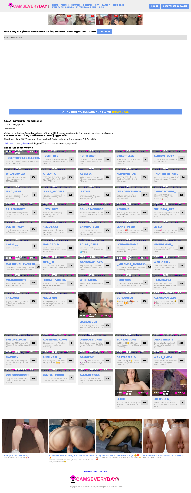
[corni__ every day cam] (21, 240)
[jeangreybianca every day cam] (132, 187)
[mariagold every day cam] (58, 240)
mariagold (51, 244)
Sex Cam (103, 471)
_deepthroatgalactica (23, 158)
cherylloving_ (165, 191)
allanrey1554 (90, 375)
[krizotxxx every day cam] (58, 222)
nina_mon (13, 191)
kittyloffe (50, 209)
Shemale (88, 5)
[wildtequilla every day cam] (21, 169)
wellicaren (162, 262)
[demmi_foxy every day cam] (21, 222)
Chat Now (104, 31)
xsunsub (123, 209)
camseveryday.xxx (94, 486)
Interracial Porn (86, 7)
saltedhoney (15, 209)
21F (181, 229)
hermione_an (126, 173)
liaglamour (88, 322)
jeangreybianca (129, 191)
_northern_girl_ (167, 173)
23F (181, 158)
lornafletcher (91, 339)
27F (33, 282)
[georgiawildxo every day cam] (95, 257)
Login (154, 6)
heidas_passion (54, 280)
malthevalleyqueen (20, 264)
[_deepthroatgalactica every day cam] (21, 152)
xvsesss (86, 173)
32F (107, 177)
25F (144, 177)
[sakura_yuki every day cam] (95, 222)
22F (107, 212)
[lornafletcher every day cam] (95, 335)
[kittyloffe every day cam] (58, 204)
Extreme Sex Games (63, 7)
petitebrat (88, 156)
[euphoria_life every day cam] (169, 204)
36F (33, 177)
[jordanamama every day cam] (132, 240)
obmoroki (87, 357)
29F (70, 195)
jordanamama (127, 244)
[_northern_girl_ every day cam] (169, 169)
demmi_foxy (15, 227)
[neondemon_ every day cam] (169, 240)
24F (107, 159)
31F (70, 177)
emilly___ (161, 227)
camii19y (12, 357)
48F (181, 343)
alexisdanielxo (165, 298)
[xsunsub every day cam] (132, 204)
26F (145, 195)
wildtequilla (15, 173)
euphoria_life (164, 209)
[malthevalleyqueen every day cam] (21, 258)
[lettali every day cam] (95, 187)
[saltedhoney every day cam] (21, 204)
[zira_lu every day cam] (58, 257)
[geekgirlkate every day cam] (169, 335)
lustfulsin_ (162, 399)
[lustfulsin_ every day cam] (169, 382)
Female (65, 5)
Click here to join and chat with (95, 112)
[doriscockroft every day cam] (21, 370)
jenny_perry (126, 227)
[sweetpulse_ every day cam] (132, 151)
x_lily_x (49, 173)
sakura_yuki (89, 227)
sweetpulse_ (126, 156)
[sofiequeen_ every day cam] (132, 293)
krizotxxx (50, 227)
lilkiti (121, 399)
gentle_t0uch (53, 375)
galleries (25, 143)
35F (107, 230)
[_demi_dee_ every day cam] (58, 151)
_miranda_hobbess (131, 264)
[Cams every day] (29, 6)
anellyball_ (52, 357)
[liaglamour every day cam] (95, 305)
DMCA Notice (110, 486)
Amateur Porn (90, 471)
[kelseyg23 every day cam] (132, 275)
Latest (106, 5)
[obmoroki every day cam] (95, 352)
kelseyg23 (124, 280)
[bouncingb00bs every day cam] (95, 204)
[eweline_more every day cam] (21, 335)
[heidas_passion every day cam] (58, 275)
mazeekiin (50, 298)
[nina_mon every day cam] (21, 187)
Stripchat (118, 5)
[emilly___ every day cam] (169, 222)
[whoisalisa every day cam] (95, 275)
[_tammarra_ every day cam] (169, 275)
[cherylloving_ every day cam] (169, 187)
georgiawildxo (91, 262)
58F (144, 301)
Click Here (8, 143)
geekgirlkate (163, 339)
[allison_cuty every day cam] (169, 151)
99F (107, 195)
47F (70, 248)
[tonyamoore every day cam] (132, 335)
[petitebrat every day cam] (95, 151)
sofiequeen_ (126, 298)
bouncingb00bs (91, 209)
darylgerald (126, 357)
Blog (101, 7)
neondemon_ (163, 244)
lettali (85, 191)
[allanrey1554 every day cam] (95, 370)
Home (55, 5)
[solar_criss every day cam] (95, 240)
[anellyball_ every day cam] (58, 352)
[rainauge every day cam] (21, 293)
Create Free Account (175, 6)
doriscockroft (17, 375)
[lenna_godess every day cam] (58, 187)
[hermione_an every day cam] (132, 169)
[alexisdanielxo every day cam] (169, 293)
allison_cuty (164, 156)
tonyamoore (126, 339)
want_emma (163, 357)
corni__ (12, 244)
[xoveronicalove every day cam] (58, 335)
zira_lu (48, 262)
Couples (76, 5)
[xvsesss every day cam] (95, 169)
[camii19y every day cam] (21, 352)
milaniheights (16, 280)
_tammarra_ (163, 280)
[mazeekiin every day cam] (58, 293)
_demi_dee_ (51, 156)
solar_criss (89, 244)
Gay (97, 5)
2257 (121, 486)
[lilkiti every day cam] (132, 382)
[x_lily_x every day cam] (58, 169)
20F (181, 283)
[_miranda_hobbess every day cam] (132, 258)
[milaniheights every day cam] (21, 275)
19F (33, 301)
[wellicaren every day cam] (169, 257)
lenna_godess (53, 191)
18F (33, 229)
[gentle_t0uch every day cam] (58, 370)
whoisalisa (88, 280)
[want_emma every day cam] (169, 352)
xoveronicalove (55, 339)
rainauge (12, 298)
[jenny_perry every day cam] (132, 222)
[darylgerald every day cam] (132, 352)
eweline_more (16, 339)
